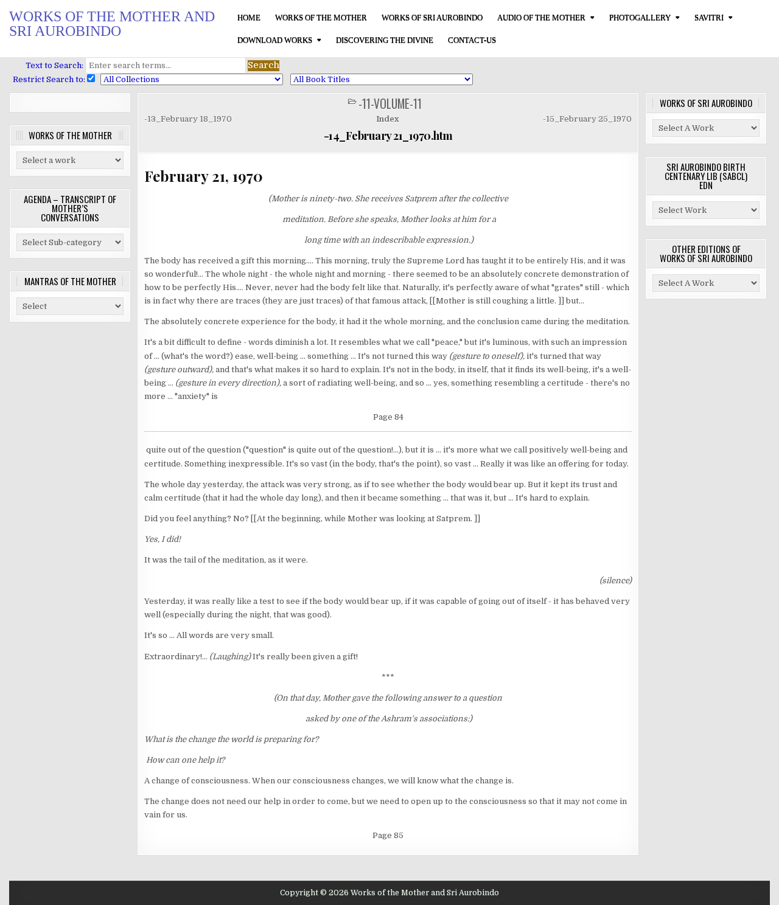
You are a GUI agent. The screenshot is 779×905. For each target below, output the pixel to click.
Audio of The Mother (541, 17)
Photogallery (640, 17)
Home (248, 17)
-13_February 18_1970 (188, 118)
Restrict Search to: (47, 79)
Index (387, 118)
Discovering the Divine (384, 39)
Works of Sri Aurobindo (432, 17)
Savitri (709, 17)
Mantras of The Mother (70, 281)
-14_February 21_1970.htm (388, 135)
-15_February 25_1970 (587, 118)
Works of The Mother (321, 17)
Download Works (274, 39)
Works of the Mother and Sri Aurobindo (112, 24)
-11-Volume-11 (390, 104)
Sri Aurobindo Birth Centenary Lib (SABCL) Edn (706, 176)
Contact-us (472, 39)
